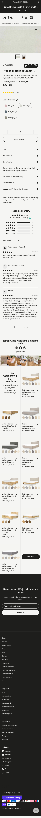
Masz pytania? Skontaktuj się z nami (15, 189)
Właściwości (7, 156)
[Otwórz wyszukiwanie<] (22, 17)
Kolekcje (16, 23)
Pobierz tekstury (8, 183)
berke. (19, 809)
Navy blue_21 (13, 112)
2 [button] (17, 327)
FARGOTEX (9, 65)
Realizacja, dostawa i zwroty (13, 177)
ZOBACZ (20, 10)
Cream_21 (26, 106)
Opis (4, 150)
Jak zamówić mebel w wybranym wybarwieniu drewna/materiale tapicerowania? (19, 169)
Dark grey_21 (12, 118)
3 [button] (21, 327)
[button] (8, 92)
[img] (8, 252)
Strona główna (6, 23)
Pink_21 (11, 106)
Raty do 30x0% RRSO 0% (20, 2)
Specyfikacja (7, 162)
